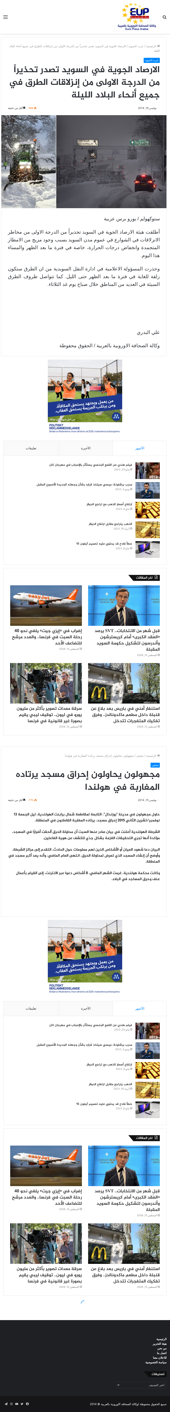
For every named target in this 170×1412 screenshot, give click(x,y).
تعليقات (31, 448)
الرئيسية (151, 46)
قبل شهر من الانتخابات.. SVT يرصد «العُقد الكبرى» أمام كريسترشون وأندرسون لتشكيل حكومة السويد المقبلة (127, 640)
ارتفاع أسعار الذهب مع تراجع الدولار (109, 504)
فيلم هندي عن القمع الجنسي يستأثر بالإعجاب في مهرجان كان (90, 464)
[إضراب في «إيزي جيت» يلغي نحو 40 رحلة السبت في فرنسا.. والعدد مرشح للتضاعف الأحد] (46, 605)
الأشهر (139, 448)
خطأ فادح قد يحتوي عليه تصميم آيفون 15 (104, 543)
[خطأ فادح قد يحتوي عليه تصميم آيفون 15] (147, 549)
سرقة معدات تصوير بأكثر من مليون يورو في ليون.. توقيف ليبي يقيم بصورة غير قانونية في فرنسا (49, 715)
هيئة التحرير (160, 1343)
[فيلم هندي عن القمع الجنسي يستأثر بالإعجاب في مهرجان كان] (147, 470)
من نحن (162, 1348)
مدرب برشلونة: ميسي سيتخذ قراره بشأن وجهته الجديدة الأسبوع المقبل (84, 484)
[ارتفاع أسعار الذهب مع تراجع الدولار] (147, 510)
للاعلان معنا (160, 1357)
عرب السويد (136, 46)
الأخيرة (86, 448)
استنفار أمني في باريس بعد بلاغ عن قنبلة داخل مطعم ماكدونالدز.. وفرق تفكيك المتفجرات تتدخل (125, 715)
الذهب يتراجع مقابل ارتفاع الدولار (110, 524)
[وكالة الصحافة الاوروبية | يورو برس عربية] (135, 17)
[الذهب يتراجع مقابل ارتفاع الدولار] (147, 530)
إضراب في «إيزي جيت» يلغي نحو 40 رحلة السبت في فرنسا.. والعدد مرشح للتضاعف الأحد (47, 637)
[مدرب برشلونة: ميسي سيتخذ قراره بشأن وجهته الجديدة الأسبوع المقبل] (147, 490)
